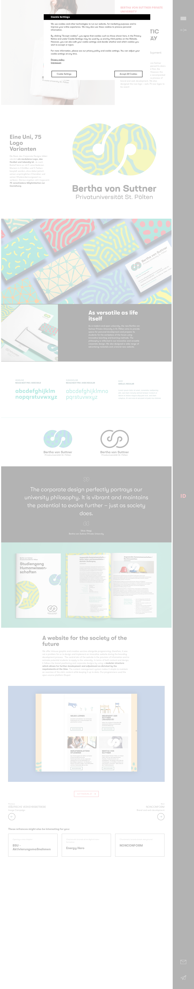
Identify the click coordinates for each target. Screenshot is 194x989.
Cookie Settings (64, 74)
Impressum (56, 62)
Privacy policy (58, 59)
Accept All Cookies (128, 74)
